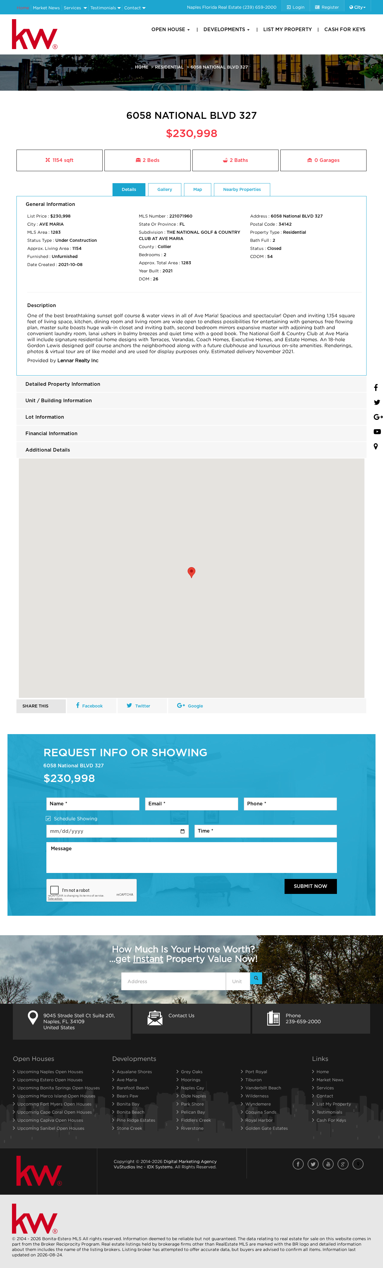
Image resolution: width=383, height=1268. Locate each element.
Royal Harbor (259, 1120)
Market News (46, 7)
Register (330, 7)
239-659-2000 (303, 1021)
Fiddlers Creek (196, 1120)
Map (197, 190)
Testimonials (103, 7)
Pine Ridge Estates (136, 1120)
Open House (169, 29)
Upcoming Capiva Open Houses (50, 1120)
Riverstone (192, 1128)
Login (299, 7)
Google (195, 706)
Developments (225, 29)
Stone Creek (129, 1128)
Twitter (142, 706)
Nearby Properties (242, 190)
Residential (169, 67)
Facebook (92, 706)
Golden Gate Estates (266, 1128)
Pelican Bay (193, 1112)
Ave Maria (127, 1079)
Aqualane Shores (134, 1071)
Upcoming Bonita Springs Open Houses (58, 1087)
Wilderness (257, 1096)
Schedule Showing (76, 818)
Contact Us (181, 1015)
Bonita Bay (128, 1104)
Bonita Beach (131, 1112)
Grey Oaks (192, 1071)
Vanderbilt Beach (263, 1087)
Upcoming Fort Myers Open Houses (54, 1104)
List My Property (287, 29)
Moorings (190, 1079)
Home (23, 7)
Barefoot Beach (133, 1087)
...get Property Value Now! (183, 953)
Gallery (164, 190)
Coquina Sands (260, 1112)
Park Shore (192, 1104)
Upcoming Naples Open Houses (50, 1071)
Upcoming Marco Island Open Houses (56, 1096)
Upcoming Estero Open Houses (50, 1079)
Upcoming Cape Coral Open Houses (54, 1112)
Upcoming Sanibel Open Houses (50, 1128)
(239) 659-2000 (259, 7)
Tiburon (253, 1079)
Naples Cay (192, 1087)
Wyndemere (258, 1104)
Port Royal (256, 1071)
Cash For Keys (344, 29)
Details (129, 190)
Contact (132, 7)
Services (72, 7)
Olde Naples (193, 1096)
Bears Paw (127, 1096)
